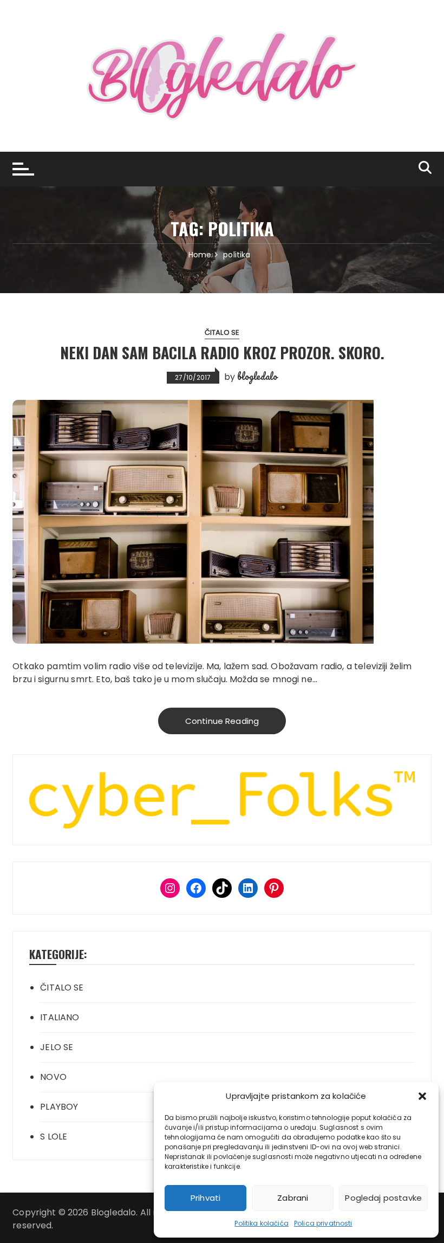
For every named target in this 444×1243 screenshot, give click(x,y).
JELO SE (56, 1047)
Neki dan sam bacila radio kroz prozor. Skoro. (222, 352)
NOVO (53, 1077)
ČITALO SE (222, 332)
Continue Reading (222, 721)
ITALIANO (59, 1017)
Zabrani (292, 1197)
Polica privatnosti (323, 1223)
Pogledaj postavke (383, 1197)
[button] (422, 1096)
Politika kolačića (261, 1223)
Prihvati (205, 1197)
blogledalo (257, 376)
